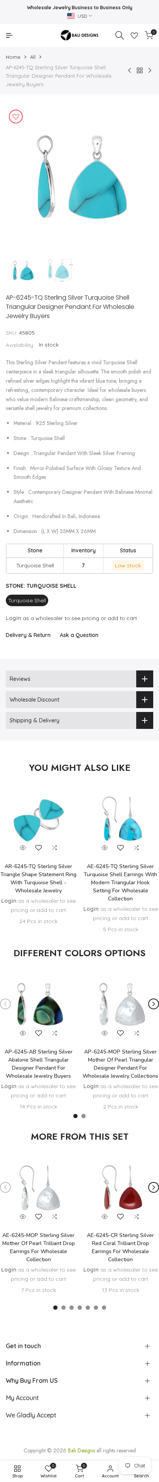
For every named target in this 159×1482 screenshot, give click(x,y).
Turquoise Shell (27, 600)
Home (13, 57)
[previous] (5, 1004)
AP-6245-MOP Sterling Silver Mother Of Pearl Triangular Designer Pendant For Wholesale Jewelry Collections (120, 1064)
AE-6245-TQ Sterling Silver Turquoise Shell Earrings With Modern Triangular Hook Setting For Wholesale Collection (120, 882)
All (33, 57)
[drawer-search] (119, 35)
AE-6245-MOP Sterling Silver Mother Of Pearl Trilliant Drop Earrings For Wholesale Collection (38, 1247)
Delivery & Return (28, 635)
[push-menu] (9, 35)
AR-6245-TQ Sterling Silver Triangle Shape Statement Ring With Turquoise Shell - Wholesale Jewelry (38, 878)
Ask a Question (79, 635)
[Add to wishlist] (16, 116)
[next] (153, 1004)
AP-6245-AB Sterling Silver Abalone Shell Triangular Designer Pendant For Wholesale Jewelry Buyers (39, 1064)
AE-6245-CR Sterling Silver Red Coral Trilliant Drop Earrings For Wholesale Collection (120, 1247)
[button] (39, 848)
